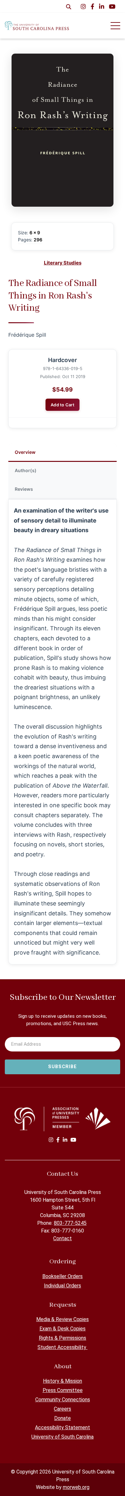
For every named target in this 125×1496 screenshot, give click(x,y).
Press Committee (63, 1390)
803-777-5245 (70, 1223)
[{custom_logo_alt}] (37, 25)
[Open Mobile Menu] (115, 25)
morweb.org (76, 1487)
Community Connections (62, 1400)
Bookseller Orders (62, 1276)
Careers (62, 1409)
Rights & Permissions (62, 1338)
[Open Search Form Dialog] (68, 6)
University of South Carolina (62, 1437)
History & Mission (62, 1381)
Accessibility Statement (62, 1427)
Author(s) (26, 470)
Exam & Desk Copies (62, 1329)
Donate (62, 1418)
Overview (25, 452)
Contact (62, 1238)
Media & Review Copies (62, 1319)
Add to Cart (62, 404)
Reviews (24, 489)
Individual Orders (62, 1286)
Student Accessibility (63, 1347)
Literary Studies (62, 263)
